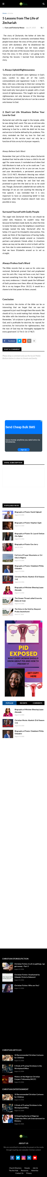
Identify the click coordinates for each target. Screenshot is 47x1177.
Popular (9, 703)
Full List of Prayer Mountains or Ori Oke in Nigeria (28, 556)
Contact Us (19, 1173)
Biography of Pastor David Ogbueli (28, 512)
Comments (37, 703)
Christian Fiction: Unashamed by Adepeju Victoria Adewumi (27, 976)
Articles (10, 13)
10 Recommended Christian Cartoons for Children (28, 1056)
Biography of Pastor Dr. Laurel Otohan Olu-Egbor (29, 534)
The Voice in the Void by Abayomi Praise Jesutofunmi (28, 610)
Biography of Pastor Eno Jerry (26, 544)
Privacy (29, 1173)
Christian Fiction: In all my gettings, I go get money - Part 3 (29, 965)
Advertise (34, 1171)
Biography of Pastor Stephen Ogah (28, 523)
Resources (24, 1171)
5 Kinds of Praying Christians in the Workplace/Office (28, 1067)
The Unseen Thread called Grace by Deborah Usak (28, 599)
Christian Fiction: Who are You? (26, 985)
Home (5, 13)
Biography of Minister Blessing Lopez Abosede (29, 588)
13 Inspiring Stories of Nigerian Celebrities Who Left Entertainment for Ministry (29, 1118)
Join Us (35, 1168)
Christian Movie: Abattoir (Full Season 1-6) (29, 578)
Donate (27, 1168)
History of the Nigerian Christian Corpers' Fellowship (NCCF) (27, 1078)
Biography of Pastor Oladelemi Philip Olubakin (29, 567)
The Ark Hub (13, 1171)
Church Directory (15, 1168)
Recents (23, 703)
